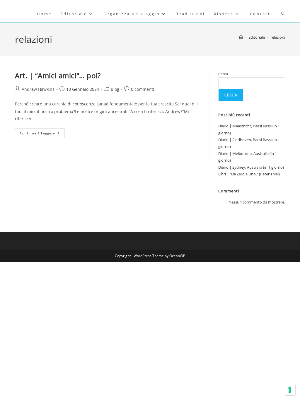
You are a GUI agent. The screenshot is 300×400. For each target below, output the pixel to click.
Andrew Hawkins (38, 89)
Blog (115, 89)
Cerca (223, 73)
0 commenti (142, 89)
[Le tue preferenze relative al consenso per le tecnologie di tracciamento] (289, 389)
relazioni (277, 37)
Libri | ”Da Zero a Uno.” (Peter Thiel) (249, 174)
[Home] (241, 37)
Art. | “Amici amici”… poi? (58, 75)
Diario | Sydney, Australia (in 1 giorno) (251, 167)
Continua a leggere (42, 134)
